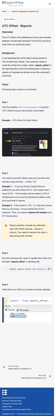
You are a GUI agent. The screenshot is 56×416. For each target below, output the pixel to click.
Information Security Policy (12, 404)
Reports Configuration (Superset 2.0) (25, 11)
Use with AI (10, 19)
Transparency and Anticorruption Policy (16, 409)
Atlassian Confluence (44, 414)
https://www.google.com (29, 107)
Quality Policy (7, 407)
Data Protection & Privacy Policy (14, 398)
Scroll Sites (30, 414)
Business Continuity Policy (11, 401)
